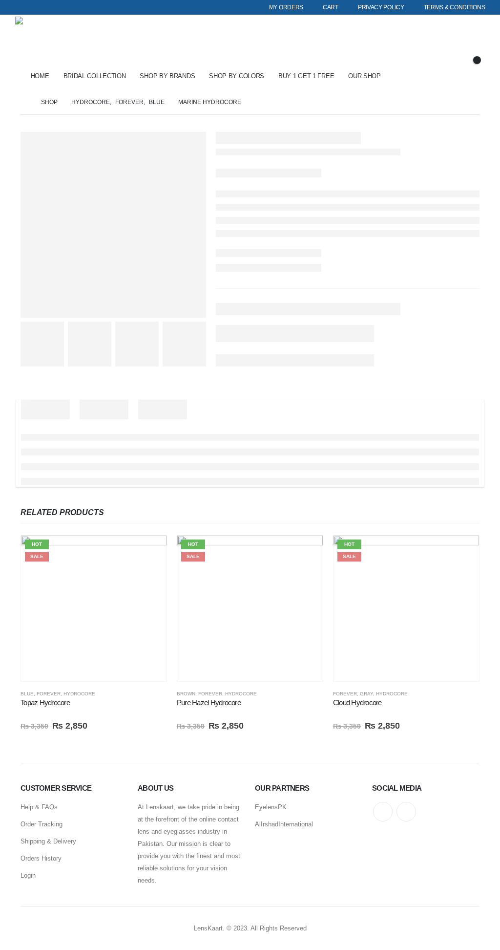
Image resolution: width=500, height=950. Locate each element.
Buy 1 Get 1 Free (306, 76)
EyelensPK (271, 807)
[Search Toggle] (464, 46)
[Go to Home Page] (24, 102)
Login (28, 875)
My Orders (286, 7)
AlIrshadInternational (284, 824)
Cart (330, 7)
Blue (27, 693)
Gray (366, 693)
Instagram (406, 811)
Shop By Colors (236, 76)
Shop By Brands (167, 76)
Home (40, 76)
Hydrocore (79, 693)
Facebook (383, 811)
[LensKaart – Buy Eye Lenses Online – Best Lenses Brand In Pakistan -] (42, 40)
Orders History (41, 858)
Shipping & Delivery (48, 841)
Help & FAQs (39, 807)
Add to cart (150, 552)
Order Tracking (41, 824)
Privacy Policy (381, 7)
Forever (49, 693)
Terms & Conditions (454, 7)
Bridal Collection (94, 76)
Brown (186, 693)
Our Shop (364, 76)
